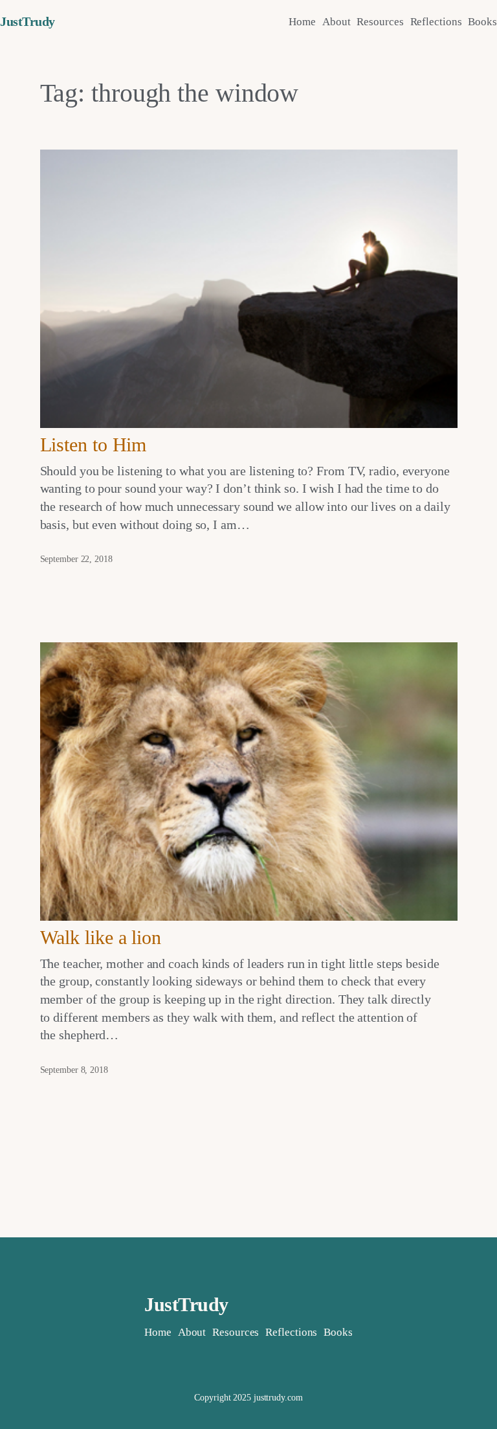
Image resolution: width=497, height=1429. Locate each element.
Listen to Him (93, 444)
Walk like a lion (100, 937)
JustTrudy (27, 21)
